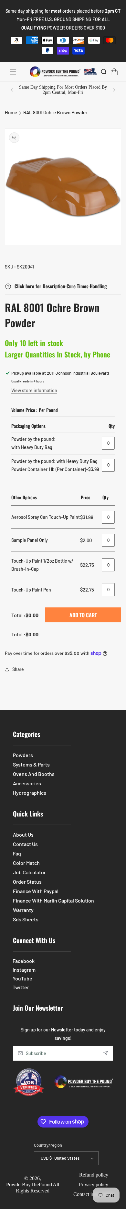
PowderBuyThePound (29, 1184)
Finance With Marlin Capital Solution (53, 900)
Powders (23, 755)
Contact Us (25, 844)
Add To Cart (83, 615)
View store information (34, 390)
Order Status (27, 882)
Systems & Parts (31, 764)
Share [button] (18, 669)
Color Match (26, 863)
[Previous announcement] (12, 90)
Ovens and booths (34, 774)
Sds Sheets (25, 919)
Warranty (23, 910)
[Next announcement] (114, 90)
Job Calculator (29, 872)
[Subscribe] (106, 1053)
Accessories (27, 783)
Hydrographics (29, 793)
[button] (13, 72)
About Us (23, 834)
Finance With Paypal (35, 891)
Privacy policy (93, 1184)
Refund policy (93, 1175)
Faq (17, 853)
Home (11, 112)
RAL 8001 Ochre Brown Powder (55, 112)
